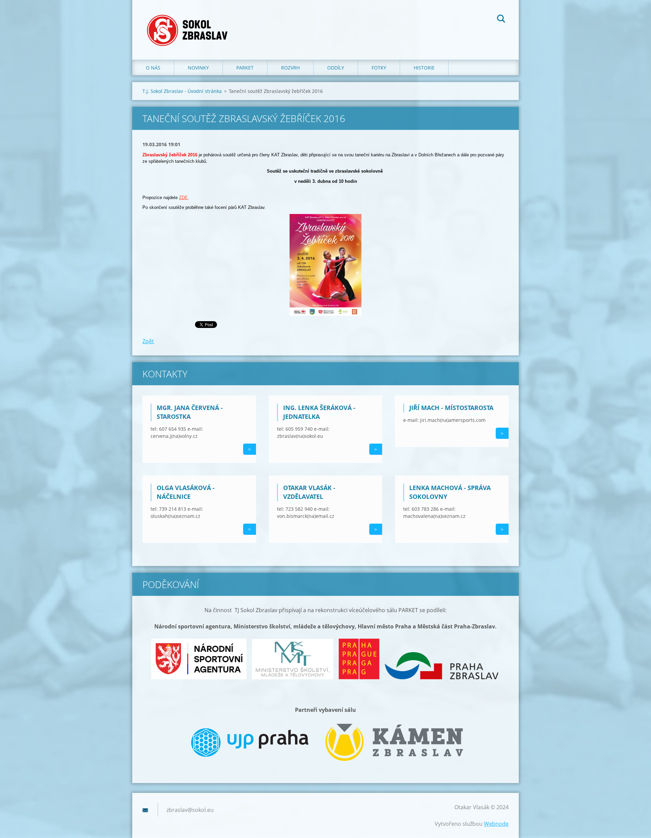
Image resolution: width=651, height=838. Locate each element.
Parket (245, 67)
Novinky (198, 67)
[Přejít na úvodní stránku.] (189, 23)
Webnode (496, 823)
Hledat (501, 20)
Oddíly (335, 67)
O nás (153, 67)
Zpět (148, 341)
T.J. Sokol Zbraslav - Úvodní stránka (182, 91)
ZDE (183, 197)
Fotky (379, 67)
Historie (424, 67)
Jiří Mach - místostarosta (451, 408)
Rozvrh (290, 67)
